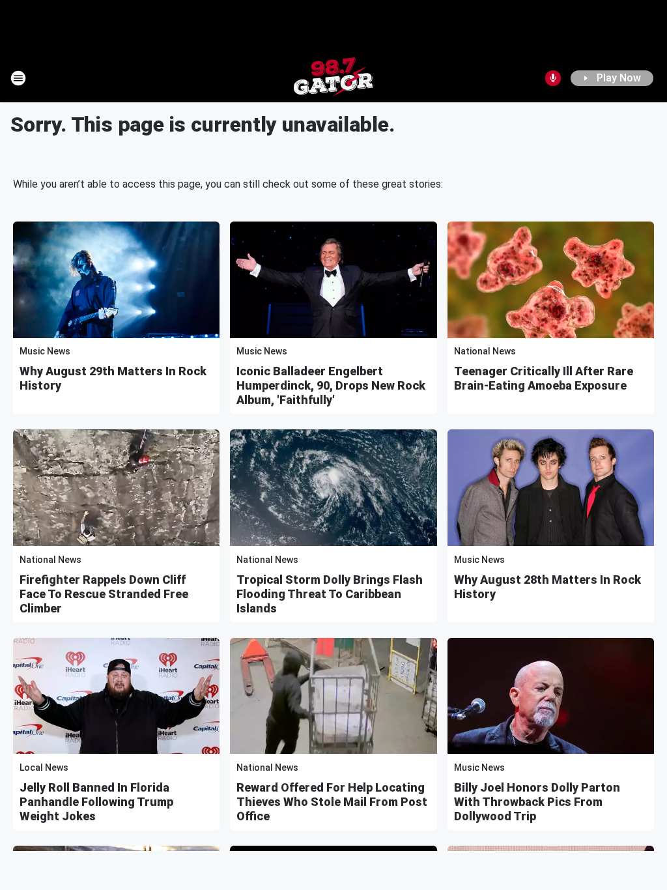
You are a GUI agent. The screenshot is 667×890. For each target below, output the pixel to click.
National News (485, 351)
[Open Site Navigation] (18, 78)
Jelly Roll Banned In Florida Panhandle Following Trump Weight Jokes (96, 802)
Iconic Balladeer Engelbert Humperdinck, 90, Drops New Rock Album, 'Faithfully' (330, 385)
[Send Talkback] (553, 78)
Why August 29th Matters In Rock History (113, 378)
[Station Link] (333, 78)
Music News (45, 351)
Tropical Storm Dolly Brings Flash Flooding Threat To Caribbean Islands (329, 594)
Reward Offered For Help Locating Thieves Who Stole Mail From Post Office (331, 802)
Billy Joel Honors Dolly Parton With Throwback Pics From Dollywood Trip (537, 802)
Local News (44, 767)
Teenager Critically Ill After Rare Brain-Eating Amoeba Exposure (543, 378)
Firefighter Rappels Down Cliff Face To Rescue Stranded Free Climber (104, 594)
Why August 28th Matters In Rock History (547, 587)
